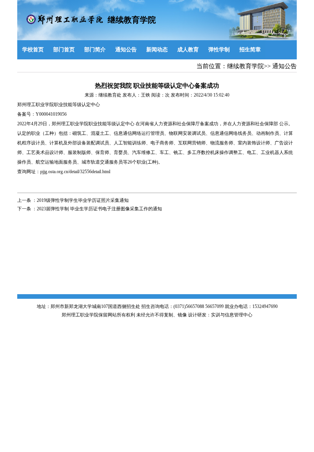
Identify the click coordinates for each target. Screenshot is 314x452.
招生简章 (250, 49)
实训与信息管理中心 (231, 315)
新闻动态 (157, 49)
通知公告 (126, 49)
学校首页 (33, 49)
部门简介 (95, 49)
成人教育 (188, 49)
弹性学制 (219, 49)
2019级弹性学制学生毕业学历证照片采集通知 (83, 200)
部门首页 (64, 49)
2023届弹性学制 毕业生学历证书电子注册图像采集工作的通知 (99, 208)
